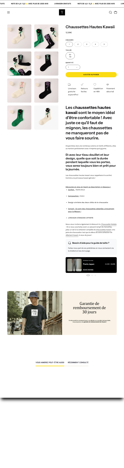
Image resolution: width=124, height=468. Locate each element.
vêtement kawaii (72, 235)
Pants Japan (88, 264)
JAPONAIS (40, 412)
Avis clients (87, 419)
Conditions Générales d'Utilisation (64, 426)
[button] (110, 12)
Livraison (86, 423)
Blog (83, 431)
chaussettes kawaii (103, 230)
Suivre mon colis (89, 427)
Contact (62, 408)
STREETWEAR (41, 416)
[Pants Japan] (74, 265)
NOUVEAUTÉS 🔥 (43, 408)
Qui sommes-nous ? (90, 415)
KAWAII (39, 424)
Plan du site (64, 447)
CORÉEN (39, 420)
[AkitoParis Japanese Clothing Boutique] (62, 12)
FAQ (60, 412)
